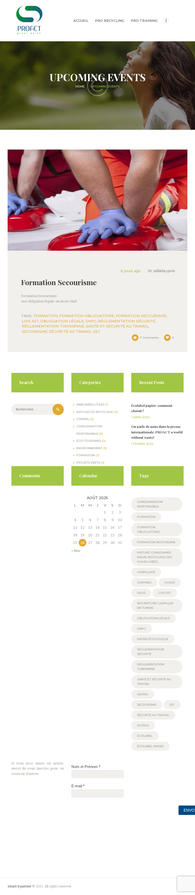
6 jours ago (131, 271)
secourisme (34, 331)
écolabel (145, 736)
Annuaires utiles (90, 404)
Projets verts (88, 462)
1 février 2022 (142, 444)
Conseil (82, 419)
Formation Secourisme (59, 282)
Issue (141, 593)
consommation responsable (150, 504)
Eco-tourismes (88, 441)
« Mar (75, 551)
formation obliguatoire (86, 316)
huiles (170, 582)
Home (80, 86)
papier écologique (152, 639)
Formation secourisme (141, 316)
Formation (85, 455)
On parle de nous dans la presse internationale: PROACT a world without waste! (157, 432)
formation (46, 316)
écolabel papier (150, 746)
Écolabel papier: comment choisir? (151, 408)
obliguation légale (62, 321)
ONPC (91, 321)
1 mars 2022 (140, 417)
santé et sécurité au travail (117, 326)
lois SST (30, 321)
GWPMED (144, 582)
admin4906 (161, 270)
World (143, 725)
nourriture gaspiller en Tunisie (155, 605)
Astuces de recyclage (94, 412)
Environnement (89, 448)
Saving (142, 694)
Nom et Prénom (85, 766)
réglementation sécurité (126, 321)
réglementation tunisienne (53, 326)
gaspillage (146, 572)
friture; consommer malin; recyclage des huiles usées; (154, 557)
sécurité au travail (70, 331)
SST (96, 331)
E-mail (78, 786)
